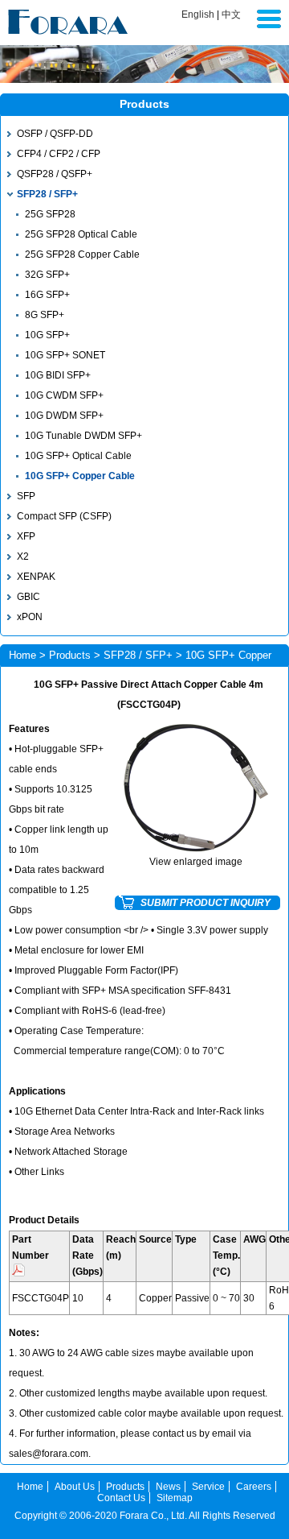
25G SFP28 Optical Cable (81, 234)
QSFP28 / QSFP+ (54, 174)
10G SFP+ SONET (65, 355)
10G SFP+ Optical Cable (78, 455)
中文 (231, 14)
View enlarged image (195, 861)
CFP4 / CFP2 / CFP (58, 153)
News (168, 1486)
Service (208, 1486)
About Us (75, 1486)
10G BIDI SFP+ (58, 375)
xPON (30, 617)
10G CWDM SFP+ (64, 395)
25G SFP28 (50, 214)
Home (22, 655)
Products (70, 655)
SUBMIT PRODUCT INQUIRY (205, 902)
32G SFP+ (47, 274)
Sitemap (175, 1498)
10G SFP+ (47, 335)
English (197, 14)
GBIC (28, 596)
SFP (26, 496)
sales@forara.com (48, 1453)
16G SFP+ (47, 294)
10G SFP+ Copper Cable (80, 476)
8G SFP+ (44, 315)
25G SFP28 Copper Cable (82, 254)
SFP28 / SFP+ (47, 194)
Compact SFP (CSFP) (64, 516)
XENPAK (36, 576)
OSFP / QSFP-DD (55, 133)
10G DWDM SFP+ (64, 415)
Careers (253, 1486)
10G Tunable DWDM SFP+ (83, 435)
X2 (23, 556)
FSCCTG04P (40, 1298)
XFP (26, 536)
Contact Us (121, 1498)
